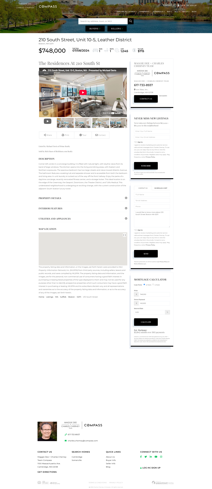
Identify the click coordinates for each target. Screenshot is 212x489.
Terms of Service (138, 264)
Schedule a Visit (160, 188)
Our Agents (163, 96)
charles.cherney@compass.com (83, 441)
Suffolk (63, 297)
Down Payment (139, 299)
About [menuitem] (185, 12)
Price (136, 290)
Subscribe (146, 166)
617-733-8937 (143, 85)
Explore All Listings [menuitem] (126, 12)
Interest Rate (138, 308)
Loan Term (138, 285)
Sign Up (193, 5)
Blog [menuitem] (194, 12)
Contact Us (169, 5)
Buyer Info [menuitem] (111, 460)
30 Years (148, 285)
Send (146, 254)
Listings (49, 297)
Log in (182, 5)
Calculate (146, 322)
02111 (79, 297)
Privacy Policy (150, 157)
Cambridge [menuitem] (144, 12)
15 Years (157, 285)
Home (41, 297)
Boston (71, 297)
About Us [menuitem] (110, 457)
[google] (106, 389)
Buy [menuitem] (168, 12)
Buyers (94, 28)
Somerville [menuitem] (158, 12)
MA (56, 297)
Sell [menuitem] (176, 12)
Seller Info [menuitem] (110, 464)
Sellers (116, 28)
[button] (131, 21)
